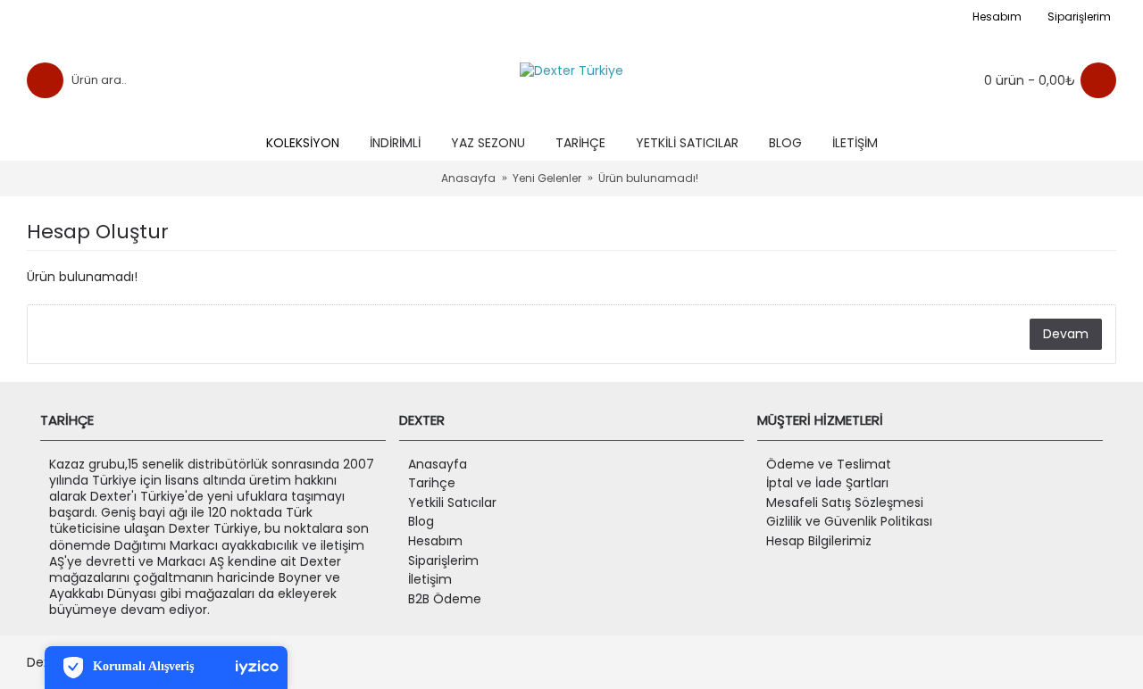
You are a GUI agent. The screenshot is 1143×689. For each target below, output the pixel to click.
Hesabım (435, 541)
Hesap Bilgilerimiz (819, 541)
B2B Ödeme (444, 599)
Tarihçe (431, 483)
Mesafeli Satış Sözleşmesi (844, 502)
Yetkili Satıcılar (452, 502)
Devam (1066, 334)
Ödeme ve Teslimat (828, 464)
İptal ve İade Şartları (827, 483)
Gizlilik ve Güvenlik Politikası (849, 521)
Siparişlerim (443, 560)
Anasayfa (437, 464)
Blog (421, 521)
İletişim (430, 579)
